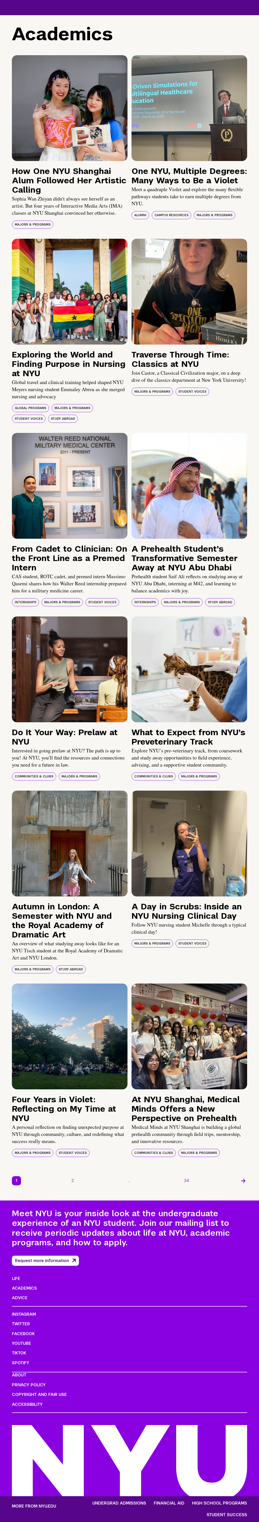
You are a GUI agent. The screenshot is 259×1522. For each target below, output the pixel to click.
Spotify (20, 1363)
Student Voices (29, 419)
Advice (20, 1297)
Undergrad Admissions (119, 1503)
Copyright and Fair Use (39, 1394)
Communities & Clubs (34, 776)
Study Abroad (63, 419)
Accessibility (27, 1404)
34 (186, 1180)
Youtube (21, 1343)
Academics (24, 1288)
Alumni (140, 215)
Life (16, 1278)
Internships (25, 602)
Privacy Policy (29, 1385)
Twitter (21, 1324)
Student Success (227, 1515)
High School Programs (219, 1503)
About (19, 1375)
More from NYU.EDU (34, 1506)
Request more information (42, 1260)
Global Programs (30, 408)
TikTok (19, 1353)
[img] (69, 108)
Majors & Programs (33, 225)
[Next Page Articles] (243, 1180)
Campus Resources (171, 215)
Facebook (23, 1333)
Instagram (24, 1314)
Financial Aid (169, 1503)
